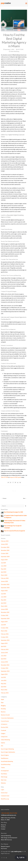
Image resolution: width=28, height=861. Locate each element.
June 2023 (3, 597)
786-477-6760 (4, 477)
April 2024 (3, 572)
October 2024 (4, 553)
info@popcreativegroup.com (8, 815)
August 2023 (4, 590)
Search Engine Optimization (8, 752)
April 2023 (3, 603)
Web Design (4, 777)
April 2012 (3, 686)
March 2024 (4, 575)
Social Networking (5, 764)
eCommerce (4, 724)
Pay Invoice (4, 848)
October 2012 (4, 668)
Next (24, 498)
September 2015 (5, 640)
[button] (21, 857)
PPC (2, 746)
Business (3, 711)
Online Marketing (14, 51)
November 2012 (5, 665)
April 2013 (3, 658)
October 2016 (4, 628)
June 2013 (3, 655)
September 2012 (5, 671)
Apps (2, 702)
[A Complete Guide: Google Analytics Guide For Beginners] (2, 515)
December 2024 (5, 547)
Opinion (3, 742)
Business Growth (5, 715)
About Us (3, 824)
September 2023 (5, 587)
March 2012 (4, 689)
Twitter (3, 767)
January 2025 (4, 544)
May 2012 (3, 683)
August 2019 (4, 621)
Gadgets (3, 733)
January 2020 (4, 609)
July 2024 (3, 562)
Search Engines (5, 755)
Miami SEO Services (6, 839)
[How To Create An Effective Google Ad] (2, 531)
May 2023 (3, 600)
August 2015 (4, 643)
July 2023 (3, 593)
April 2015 (3, 646)
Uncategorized (5, 770)
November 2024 (5, 550)
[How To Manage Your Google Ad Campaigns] (2, 526)
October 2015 (4, 637)
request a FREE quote (15, 477)
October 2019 (4, 615)
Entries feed (4, 792)
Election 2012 (4, 727)
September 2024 (5, 556)
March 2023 (4, 606)
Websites (3, 783)
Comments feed (5, 795)
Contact (3, 829)
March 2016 (4, 631)
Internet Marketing (6, 835)
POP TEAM (20, 49)
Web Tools (3, 780)
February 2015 (4, 649)
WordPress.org (5, 799)
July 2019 (3, 624)
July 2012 (3, 677)
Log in (2, 789)
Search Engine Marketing (7, 749)
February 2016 (4, 634)
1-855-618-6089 (5, 813)
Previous (4, 498)
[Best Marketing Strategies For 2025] (2, 512)
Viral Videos (4, 773)
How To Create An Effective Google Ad (14, 530)
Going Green (4, 736)
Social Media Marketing (7, 761)
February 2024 (4, 578)
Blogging (3, 705)
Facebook (3, 730)
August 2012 (4, 674)
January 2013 (4, 662)
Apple (2, 699)
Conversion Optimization (7, 718)
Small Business (4, 758)
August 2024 (4, 559)
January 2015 (4, 652)
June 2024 (3, 566)
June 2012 (3, 680)
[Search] (25, 506)
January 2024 (4, 581)
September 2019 (5, 618)
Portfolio (3, 826)
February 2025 (4, 541)
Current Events (5, 721)
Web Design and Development (9, 837)
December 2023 (5, 584)
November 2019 (5, 612)
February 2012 (4, 693)
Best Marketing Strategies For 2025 (13, 512)
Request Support (5, 846)
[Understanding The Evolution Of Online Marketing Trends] (2, 520)
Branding (3, 708)
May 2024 (3, 569)
